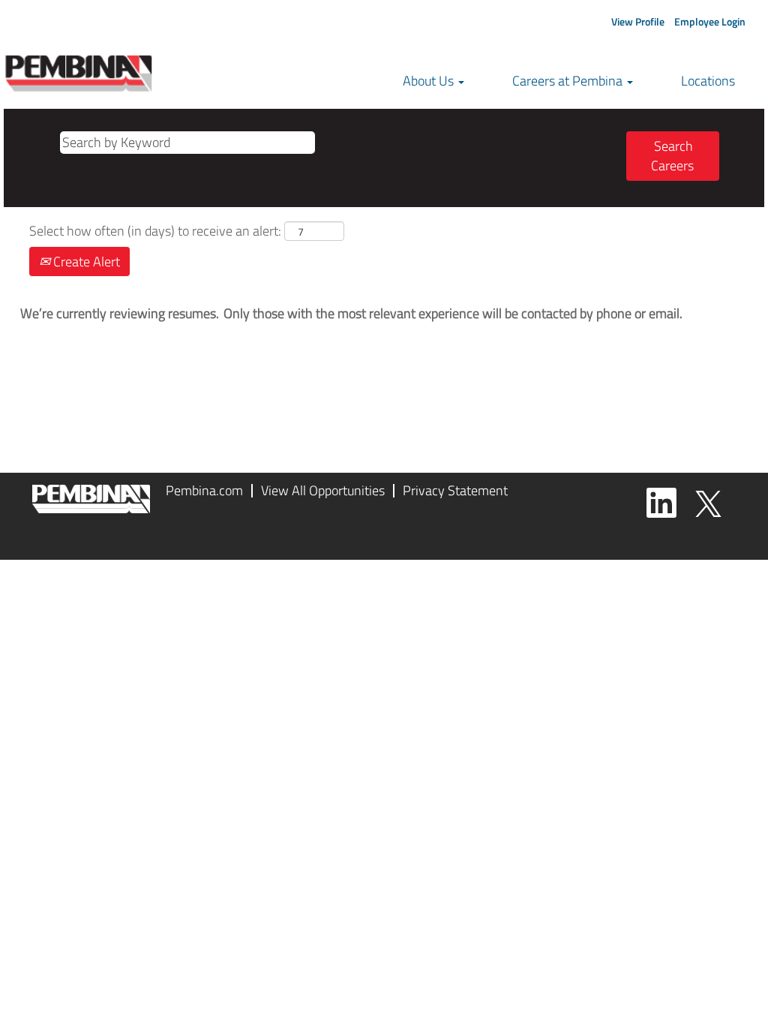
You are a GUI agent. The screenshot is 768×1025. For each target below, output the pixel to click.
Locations (708, 81)
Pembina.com (204, 490)
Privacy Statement (455, 490)
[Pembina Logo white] (91, 499)
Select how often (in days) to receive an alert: (155, 231)
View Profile (637, 21)
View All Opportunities (323, 490)
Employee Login (710, 21)
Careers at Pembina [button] (569, 81)
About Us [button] (430, 81)
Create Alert (85, 261)
